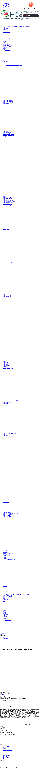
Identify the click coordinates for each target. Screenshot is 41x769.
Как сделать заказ (6, 3)
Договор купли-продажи (7, 750)
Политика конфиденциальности (8, 749)
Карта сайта (5, 748)
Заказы (4, 637)
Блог (3, 2)
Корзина (1, 644)
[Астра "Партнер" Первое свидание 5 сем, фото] (15, 683)
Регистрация (5, 642)
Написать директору (6, 757)
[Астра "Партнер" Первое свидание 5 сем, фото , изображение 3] (15, 743)
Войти (1, 642)
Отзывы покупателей (6, 4)
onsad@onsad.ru (5, 764)
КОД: (1, 652)
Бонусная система (6, 6)
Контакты (4, 7)
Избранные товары (6, 638)
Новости (4, 747)
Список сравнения (6, 742)
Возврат (4, 758)
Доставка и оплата (6, 5)
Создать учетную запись (7, 739)
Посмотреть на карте (6, 765)
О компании (5, 753)
